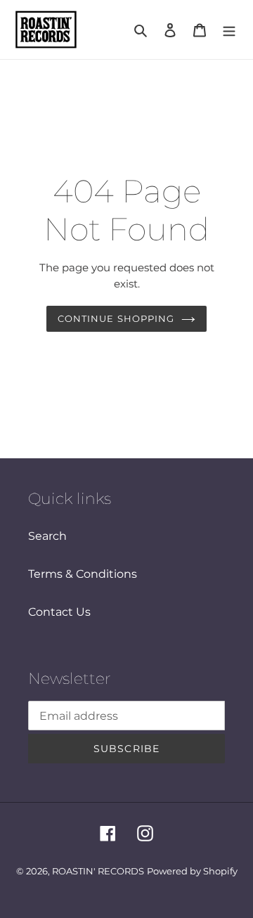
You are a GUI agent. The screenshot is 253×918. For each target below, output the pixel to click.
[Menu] (229, 29)
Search (47, 536)
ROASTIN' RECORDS (98, 871)
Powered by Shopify (192, 871)
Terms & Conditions (82, 574)
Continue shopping (116, 318)
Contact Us (59, 612)
